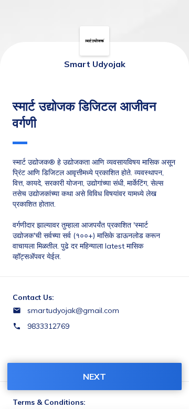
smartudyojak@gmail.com (73, 310)
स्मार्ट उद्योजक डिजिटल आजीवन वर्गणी (84, 114)
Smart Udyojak (94, 64)
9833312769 (48, 326)
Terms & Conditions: (49, 402)
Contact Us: (33, 297)
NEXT (94, 376)
